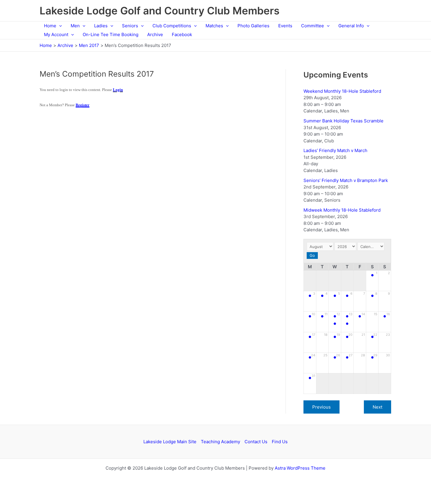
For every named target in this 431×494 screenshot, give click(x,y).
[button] (59, 25)
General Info (351, 25)
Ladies (101, 25)
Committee (312, 25)
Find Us (280, 441)
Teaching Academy (220, 441)
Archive (155, 34)
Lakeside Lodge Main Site (169, 441)
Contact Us (256, 441)
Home (50, 25)
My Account (56, 34)
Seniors (130, 25)
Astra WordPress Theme (300, 468)
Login (118, 89)
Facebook (182, 34)
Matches (214, 25)
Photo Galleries (253, 25)
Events (285, 25)
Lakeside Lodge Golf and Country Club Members (159, 10)
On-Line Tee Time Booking (110, 34)
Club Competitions (171, 25)
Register (82, 105)
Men (75, 25)
